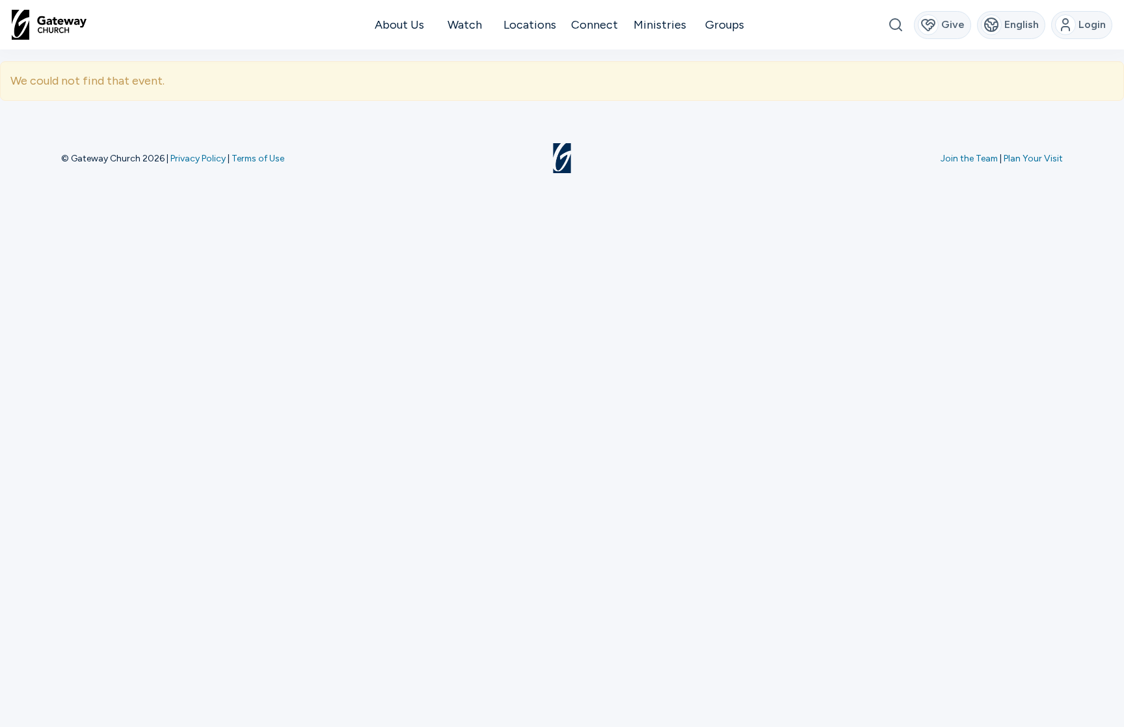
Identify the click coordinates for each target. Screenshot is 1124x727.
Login (1092, 24)
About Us (399, 25)
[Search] (895, 25)
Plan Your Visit (1033, 158)
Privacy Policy (198, 158)
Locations (529, 25)
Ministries (660, 25)
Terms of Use (258, 158)
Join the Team (969, 158)
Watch (465, 25)
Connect (594, 25)
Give (953, 24)
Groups (724, 25)
